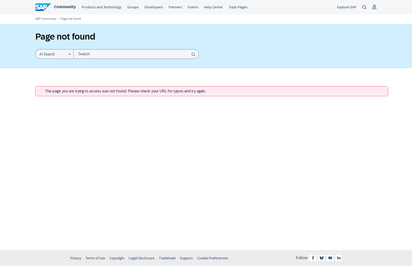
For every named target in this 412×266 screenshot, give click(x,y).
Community (65, 7)
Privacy (75, 258)
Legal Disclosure (141, 258)
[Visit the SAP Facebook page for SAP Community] (313, 258)
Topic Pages (238, 7)
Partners (175, 7)
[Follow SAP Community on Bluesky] (322, 258)
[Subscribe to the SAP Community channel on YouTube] (330, 258)
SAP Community (45, 18)
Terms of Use (95, 258)
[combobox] (136, 54)
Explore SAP (346, 7)
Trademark (167, 258)
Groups (133, 7)
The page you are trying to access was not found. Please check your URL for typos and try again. (125, 91)
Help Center (213, 7)
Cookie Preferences (212, 258)
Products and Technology (101, 7)
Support (186, 258)
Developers (153, 7)
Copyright (116, 258)
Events (193, 7)
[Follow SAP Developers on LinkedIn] (339, 258)
